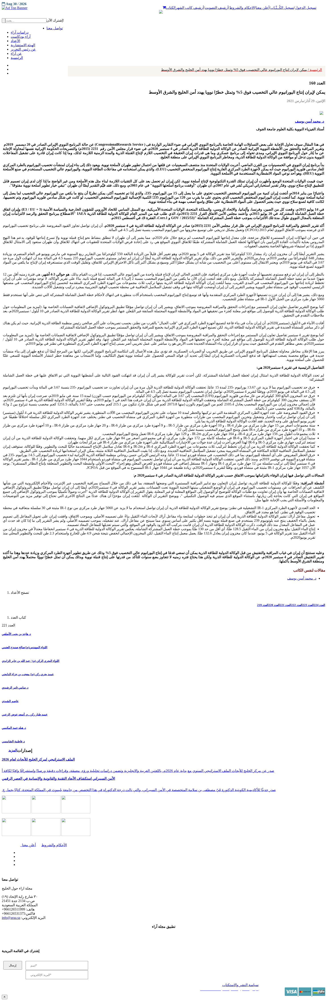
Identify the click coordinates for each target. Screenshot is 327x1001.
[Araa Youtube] (11, 72)
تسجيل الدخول (305, 8)
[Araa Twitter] (11, 68)
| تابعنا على (93, 865)
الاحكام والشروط (242, 8)
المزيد (12, 750)
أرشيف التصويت (216, 8)
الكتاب (171, 8)
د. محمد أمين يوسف (309, 121)
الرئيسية (241, 70)
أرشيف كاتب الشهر (190, 8)
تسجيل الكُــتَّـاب (282, 8)
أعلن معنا (262, 8)
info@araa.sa (11, 918)
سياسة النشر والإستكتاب (240, 985)
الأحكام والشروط (54, 845)
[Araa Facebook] (16, 851)
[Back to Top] (4, 997)
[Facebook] (11, 64)
